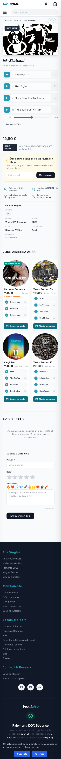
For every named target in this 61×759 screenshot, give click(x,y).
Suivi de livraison (12, 610)
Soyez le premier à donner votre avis (19, 65)
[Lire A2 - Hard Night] (7, 86)
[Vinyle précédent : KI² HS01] (48, 20)
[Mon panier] (55, 4)
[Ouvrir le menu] (4, 12)
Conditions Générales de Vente (19, 640)
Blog (5, 653)
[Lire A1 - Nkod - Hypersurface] (36, 298)
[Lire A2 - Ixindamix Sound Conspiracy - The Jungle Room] (36, 378)
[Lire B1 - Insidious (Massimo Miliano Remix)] (6, 308)
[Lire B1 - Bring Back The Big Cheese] (7, 98)
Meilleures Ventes (12, 563)
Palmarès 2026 (10, 567)
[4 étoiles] (26, 477)
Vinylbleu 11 (10, 362)
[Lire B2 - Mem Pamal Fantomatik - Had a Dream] (36, 391)
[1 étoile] (9, 477)
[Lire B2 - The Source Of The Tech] (7, 110)
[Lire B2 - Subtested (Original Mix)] (6, 315)
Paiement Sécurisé (13, 630)
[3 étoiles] (20, 477)
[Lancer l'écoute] (30, 39)
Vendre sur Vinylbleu (14, 678)
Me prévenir (45, 175)
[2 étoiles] (15, 477)
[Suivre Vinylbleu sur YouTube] (30, 687)
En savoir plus (32, 747)
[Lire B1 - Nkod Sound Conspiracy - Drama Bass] (36, 384)
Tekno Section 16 (42, 362)
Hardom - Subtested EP (16, 289)
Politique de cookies (14, 649)
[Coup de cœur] (55, 75)
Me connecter (10, 592)
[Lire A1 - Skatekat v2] (7, 74)
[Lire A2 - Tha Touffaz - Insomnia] (6, 378)
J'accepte (22, 753)
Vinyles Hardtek (11, 576)
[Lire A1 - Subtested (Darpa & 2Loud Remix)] (6, 302)
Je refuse (39, 753)
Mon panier (9, 601)
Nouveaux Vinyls (12, 558)
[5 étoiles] (32, 477)
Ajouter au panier (18, 326)
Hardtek (18, 20)
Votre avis (12, 483)
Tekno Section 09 (43, 289)
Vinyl (11, 4)
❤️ (12, 487)
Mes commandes (12, 606)
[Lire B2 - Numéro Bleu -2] (6, 391)
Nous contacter (11, 673)
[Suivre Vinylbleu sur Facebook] (21, 687)
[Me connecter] (46, 4)
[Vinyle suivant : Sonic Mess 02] (53, 20)
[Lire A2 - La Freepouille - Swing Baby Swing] (36, 305)
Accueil (8, 20)
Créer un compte (12, 597)
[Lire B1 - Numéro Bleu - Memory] (6, 384)
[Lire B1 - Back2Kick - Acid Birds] (36, 311)
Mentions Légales (12, 644)
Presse (6, 658)
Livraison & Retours (13, 626)
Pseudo (11, 460)
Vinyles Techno (11, 572)
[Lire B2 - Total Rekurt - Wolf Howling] (36, 318)
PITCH (10, 117)
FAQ (5, 635)
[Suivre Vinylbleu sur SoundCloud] (39, 687)
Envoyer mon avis (20, 515)
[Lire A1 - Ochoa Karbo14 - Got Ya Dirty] (36, 371)
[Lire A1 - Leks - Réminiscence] (6, 371)
